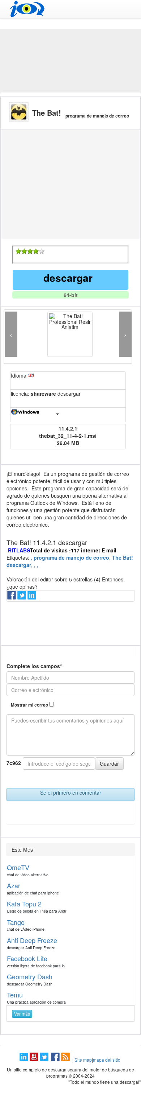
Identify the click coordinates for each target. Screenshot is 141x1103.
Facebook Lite (27, 958)
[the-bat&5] (41, 251)
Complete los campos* (34, 666)
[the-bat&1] (18, 251)
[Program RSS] (66, 1060)
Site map (83, 1060)
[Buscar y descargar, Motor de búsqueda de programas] (70, 9)
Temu (15, 994)
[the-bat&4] (36, 251)
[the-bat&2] (24, 251)
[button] (11, 334)
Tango (16, 922)
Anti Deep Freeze (32, 940)
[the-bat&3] (30, 251)
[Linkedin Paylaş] (32, 597)
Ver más (22, 1014)
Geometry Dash (29, 976)
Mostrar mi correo (30, 705)
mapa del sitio (106, 1060)
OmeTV (18, 867)
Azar (13, 885)
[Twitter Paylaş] (22, 597)
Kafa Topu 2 (24, 903)
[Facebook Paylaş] (12, 597)
